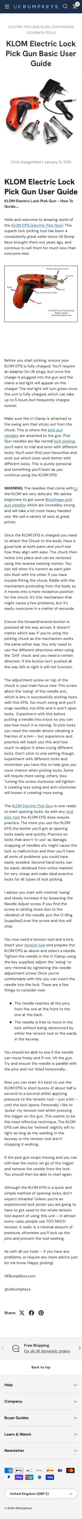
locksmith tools (41, 33)
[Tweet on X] (22, 1313)
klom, (46, 27)
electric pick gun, (24, 27)
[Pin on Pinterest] (41, 1313)
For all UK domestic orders (47, 1351)
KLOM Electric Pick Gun (32, 805)
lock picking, (62, 27)
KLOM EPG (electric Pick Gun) (37, 225)
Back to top (41, 1367)
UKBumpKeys (23, 1508)
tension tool (34, 945)
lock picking (64, 441)
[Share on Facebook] (31, 1313)
